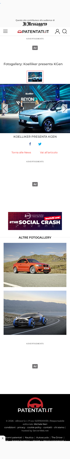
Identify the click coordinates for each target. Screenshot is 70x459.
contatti (47, 427)
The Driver (57, 437)
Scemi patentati (13, 437)
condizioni (9, 427)
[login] (57, 31)
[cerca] (66, 31)
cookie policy (34, 427)
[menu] (5, 31)
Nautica (29, 437)
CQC (6, 440)
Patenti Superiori (21, 440)
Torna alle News (21, 152)
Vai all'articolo (49, 152)
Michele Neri (40, 424)
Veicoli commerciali (53, 440)
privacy (21, 427)
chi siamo (59, 427)
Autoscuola (42, 437)
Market (36, 440)
